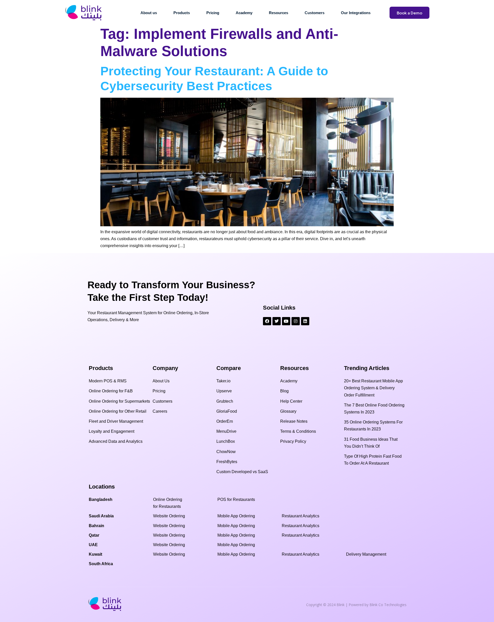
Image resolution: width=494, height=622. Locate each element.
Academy (244, 13)
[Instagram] (296, 321)
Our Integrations (355, 13)
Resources (278, 13)
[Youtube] (286, 321)
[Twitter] (276, 321)
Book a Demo (409, 12)
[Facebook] (267, 321)
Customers (314, 13)
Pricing (212, 13)
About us (148, 13)
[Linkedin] (305, 321)
